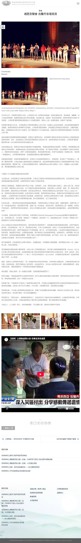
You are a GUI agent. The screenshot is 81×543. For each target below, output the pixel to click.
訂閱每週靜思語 (62, 489)
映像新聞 (33, 496)
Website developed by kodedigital (64, 540)
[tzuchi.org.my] (19, 3)
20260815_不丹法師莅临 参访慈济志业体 (15, 471)
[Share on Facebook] (35, 423)
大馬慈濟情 (34, 500)
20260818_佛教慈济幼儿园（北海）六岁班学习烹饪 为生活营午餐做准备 (27, 459)
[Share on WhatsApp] (31, 423)
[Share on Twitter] (38, 423)
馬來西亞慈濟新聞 (36, 493)
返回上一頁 (8, 428)
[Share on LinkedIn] (49, 423)
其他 (40, 11)
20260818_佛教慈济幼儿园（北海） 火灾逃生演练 (19, 463)
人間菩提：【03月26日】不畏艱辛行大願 (19, 439)
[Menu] (78, 3)
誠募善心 (60, 493)
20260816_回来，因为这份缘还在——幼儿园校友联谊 (20, 467)
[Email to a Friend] (42, 423)
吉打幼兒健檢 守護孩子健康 (66, 439)
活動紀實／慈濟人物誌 (38, 489)
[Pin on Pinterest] (46, 423)
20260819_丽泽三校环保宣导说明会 (14, 455)
